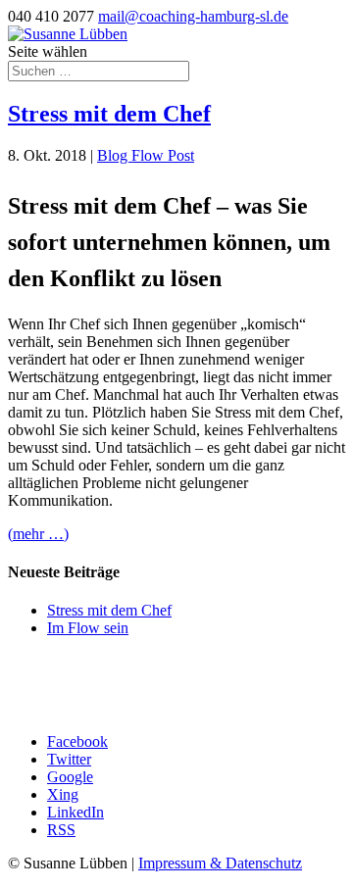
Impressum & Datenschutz (220, 863)
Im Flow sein (87, 627)
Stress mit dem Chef (109, 113)
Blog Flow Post (145, 155)
